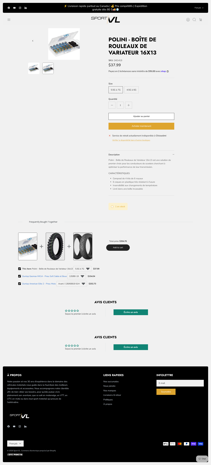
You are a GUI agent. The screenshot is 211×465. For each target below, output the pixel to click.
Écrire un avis (131, 312)
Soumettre (166, 391)
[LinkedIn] (25, 7)
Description (114, 154)
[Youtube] (14, 7)
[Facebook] (9, 7)
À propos (107, 404)
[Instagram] (20, 7)
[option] (64, 44)
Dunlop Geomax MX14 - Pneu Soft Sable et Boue (44, 276)
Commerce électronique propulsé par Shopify (38, 450)
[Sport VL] (105, 19)
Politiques (108, 399)
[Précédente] (33, 41)
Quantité (113, 99)
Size (111, 83)
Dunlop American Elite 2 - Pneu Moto (39, 283)
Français (198, 8)
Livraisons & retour (112, 395)
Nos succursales (111, 381)
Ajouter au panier (141, 116)
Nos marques (109, 390)
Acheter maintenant (141, 126)
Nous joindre (109, 386)
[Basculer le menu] (10, 19)
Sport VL (16, 450)
